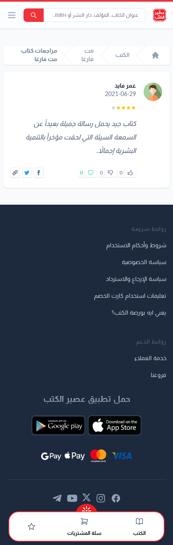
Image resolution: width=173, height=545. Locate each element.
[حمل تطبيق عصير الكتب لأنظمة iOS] (115, 425)
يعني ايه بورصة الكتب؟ (139, 313)
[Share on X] (27, 173)
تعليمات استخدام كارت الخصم (130, 296)
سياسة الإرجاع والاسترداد (136, 279)
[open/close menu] (12, 15)
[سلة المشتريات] (84, 521)
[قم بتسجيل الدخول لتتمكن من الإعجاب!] (130, 172)
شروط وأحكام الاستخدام (136, 245)
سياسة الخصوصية (144, 262)
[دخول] (31, 526)
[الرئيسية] (155, 55)
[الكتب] (139, 521)
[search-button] (34, 15)
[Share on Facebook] (39, 173)
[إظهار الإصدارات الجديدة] (86, 508)
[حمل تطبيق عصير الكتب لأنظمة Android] (58, 425)
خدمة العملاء (150, 358)
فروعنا (158, 375)
